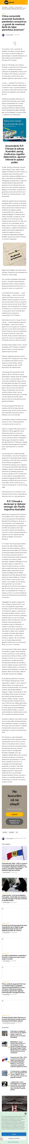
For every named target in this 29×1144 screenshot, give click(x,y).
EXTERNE (11, 7)
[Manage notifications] (1, 1139)
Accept (14, 1134)
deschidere (11, 832)
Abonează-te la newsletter (14, 822)
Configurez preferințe (14, 1138)
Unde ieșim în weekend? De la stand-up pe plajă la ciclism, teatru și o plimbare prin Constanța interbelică (18, 1034)
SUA (17, 832)
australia (5, 832)
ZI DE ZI (7, 861)
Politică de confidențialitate (13, 1142)
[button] (25, 1113)
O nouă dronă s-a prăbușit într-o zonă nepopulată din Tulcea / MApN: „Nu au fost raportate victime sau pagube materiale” (18, 1074)
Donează (14, 814)
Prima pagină (4, 7)
